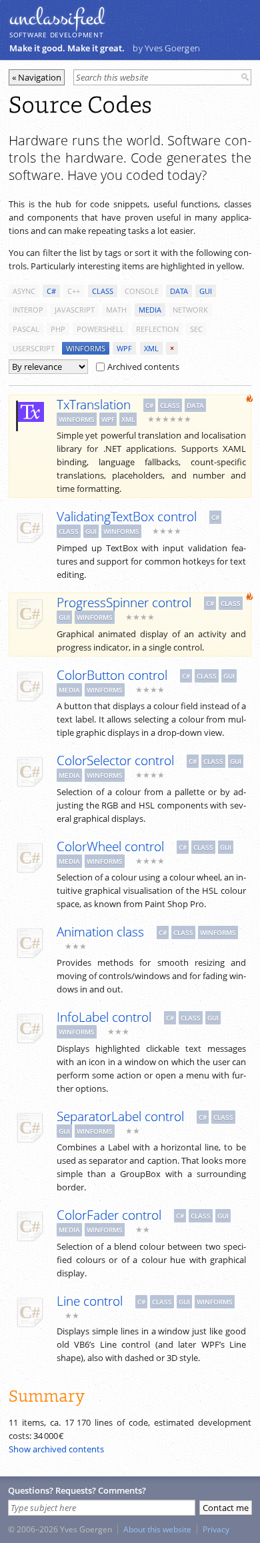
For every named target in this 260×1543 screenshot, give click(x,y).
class (102, 291)
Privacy (216, 1529)
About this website (157, 1529)
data (179, 291)
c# (51, 291)
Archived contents (143, 367)
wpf (124, 348)
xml (151, 348)
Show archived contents (56, 1449)
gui (205, 291)
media (150, 310)
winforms (85, 348)
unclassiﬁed (56, 18)
